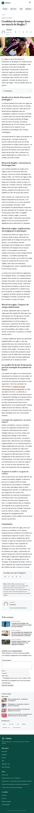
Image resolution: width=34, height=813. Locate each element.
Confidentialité (6, 804)
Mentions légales (6, 801)
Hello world (5, 775)
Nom (4, 671)
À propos (4, 795)
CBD (21, 9)
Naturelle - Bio (6, 727)
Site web (5, 676)
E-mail (4, 673)
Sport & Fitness (17, 727)
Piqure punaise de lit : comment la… (11, 778)
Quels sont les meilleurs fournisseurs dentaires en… (16, 784)
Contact (4, 798)
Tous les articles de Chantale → (18, 608)
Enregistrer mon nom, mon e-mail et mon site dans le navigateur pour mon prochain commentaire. (16, 680)
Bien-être (13, 9)
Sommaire (7, 91)
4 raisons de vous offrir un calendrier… (12, 787)
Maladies (28, 9)
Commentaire (7, 660)
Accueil (3, 14)
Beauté (5, 9)
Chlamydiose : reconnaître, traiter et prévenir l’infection (17, 781)
